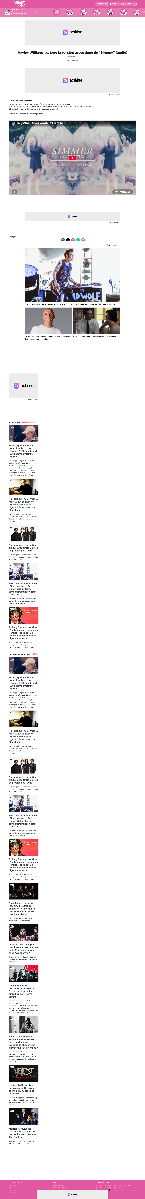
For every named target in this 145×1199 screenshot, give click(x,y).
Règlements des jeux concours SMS (109, 1188)
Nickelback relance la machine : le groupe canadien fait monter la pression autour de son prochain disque (22, 909)
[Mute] (36, 12)
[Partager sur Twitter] (67, 241)
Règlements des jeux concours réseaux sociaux (113, 1185)
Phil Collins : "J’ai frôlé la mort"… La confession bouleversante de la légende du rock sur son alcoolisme (23, 504)
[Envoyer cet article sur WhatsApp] (77, 241)
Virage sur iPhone (58, 1185)
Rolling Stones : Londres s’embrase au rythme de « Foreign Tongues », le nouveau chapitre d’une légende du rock (23, 633)
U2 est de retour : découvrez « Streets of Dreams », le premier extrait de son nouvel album (21, 991)
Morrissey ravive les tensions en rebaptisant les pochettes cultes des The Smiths (22, 1132)
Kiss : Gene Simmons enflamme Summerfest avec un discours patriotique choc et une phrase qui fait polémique (23, 1042)
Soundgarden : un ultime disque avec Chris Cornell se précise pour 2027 (23, 548)
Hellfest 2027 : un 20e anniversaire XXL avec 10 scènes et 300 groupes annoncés (23, 1089)
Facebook (12, 1185)
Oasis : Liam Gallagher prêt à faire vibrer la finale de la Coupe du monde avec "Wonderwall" (23, 948)
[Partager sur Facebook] (62, 241)
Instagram (12, 1190)
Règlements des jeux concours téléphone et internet (115, 1190)
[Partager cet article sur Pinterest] (72, 241)
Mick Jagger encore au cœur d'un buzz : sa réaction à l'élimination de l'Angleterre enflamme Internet (23, 451)
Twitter (11, 1188)
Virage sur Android (59, 1188)
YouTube (12, 1192)
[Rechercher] (134, 4)
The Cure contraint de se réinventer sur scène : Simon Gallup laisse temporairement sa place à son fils (23, 589)
